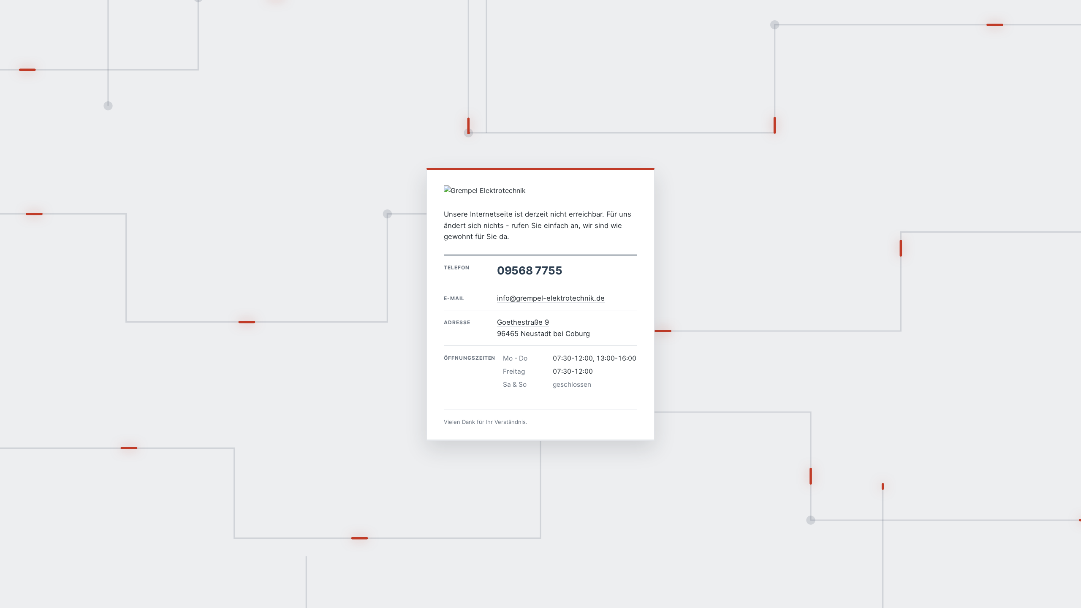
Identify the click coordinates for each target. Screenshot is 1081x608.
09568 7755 (529, 270)
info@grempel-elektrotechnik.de (551, 298)
